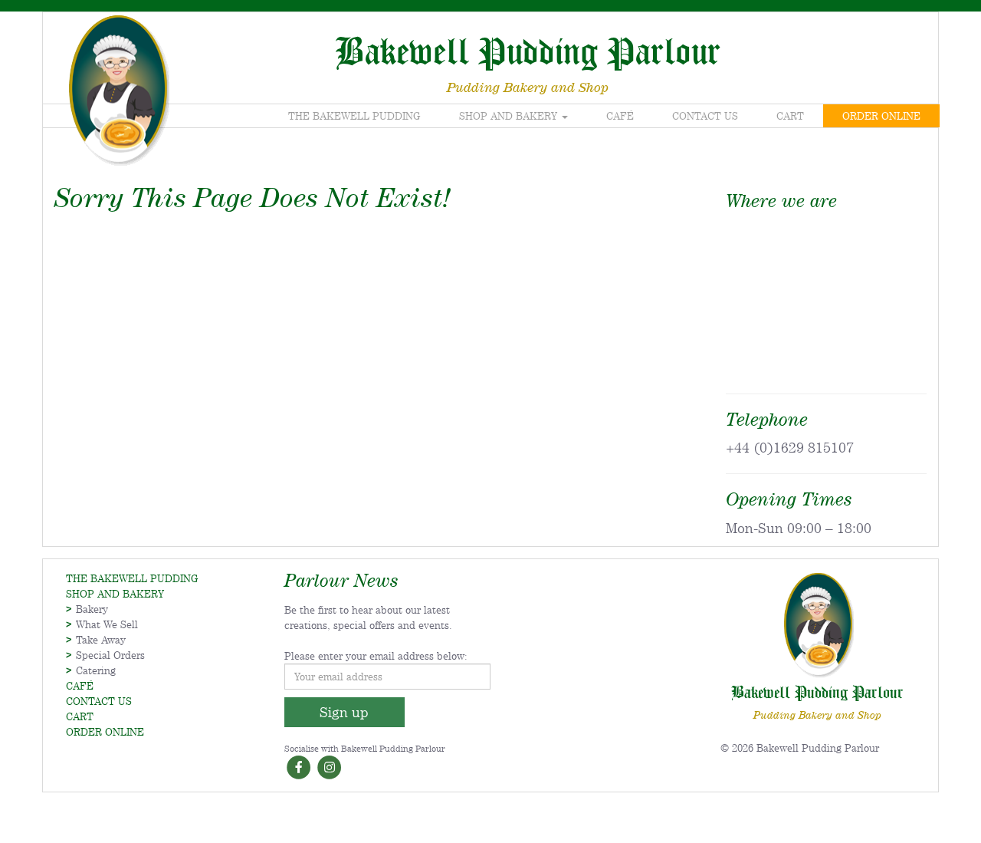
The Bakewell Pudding (354, 116)
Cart (790, 116)
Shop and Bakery (509, 116)
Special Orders (110, 655)
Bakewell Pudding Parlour (527, 50)
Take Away (101, 640)
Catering (96, 670)
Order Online (881, 116)
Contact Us (705, 116)
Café (620, 116)
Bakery (92, 609)
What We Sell (107, 624)
